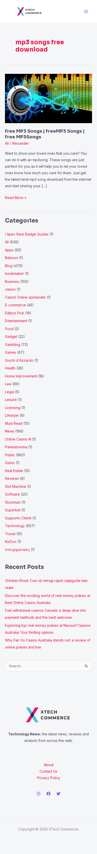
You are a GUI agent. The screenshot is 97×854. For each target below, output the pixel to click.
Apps (9, 250)
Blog (8, 266)
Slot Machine (15, 486)
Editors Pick (14, 313)
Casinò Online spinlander (25, 297)
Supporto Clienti (18, 518)
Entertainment (16, 321)
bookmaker (14, 273)
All (7, 143)
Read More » (15, 197)
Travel (10, 534)
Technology (15, 526)
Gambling (12, 344)
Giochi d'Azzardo (19, 360)
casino (10, 289)
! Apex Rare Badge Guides (26, 234)
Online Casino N (18, 439)
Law (8, 384)
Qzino (10, 463)
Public (10, 455)
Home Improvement (21, 376)
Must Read (13, 423)
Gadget (11, 336)
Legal (9, 392)
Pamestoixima (16, 447)
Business (12, 281)
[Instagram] (39, 794)
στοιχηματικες (17, 549)
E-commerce (15, 305)
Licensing (12, 407)
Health (10, 368)
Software (12, 494)
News (9, 431)
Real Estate (14, 471)
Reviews (12, 478)
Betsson (11, 258)
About (48, 765)
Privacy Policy (48, 778)
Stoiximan (13, 502)
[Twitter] (58, 794)
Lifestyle (12, 415)
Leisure (11, 399)
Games (10, 352)
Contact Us (48, 771)
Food (9, 329)
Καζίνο (10, 541)
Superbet (12, 510)
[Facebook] (48, 794)
